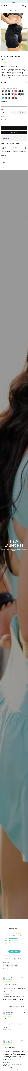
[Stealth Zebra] (12, 94)
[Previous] (2, 1)
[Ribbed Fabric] (2, 97)
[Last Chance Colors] (19, 94)
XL (18, 112)
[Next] (25, 1)
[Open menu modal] (22, 5)
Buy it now (14, 132)
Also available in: (10, 88)
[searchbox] (8, 959)
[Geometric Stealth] (9, 94)
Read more (10, 1059)
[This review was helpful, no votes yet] (21, 1007)
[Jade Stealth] (6, 94)
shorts (16, 965)
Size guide (5, 116)
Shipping (3, 143)
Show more (5, 969)
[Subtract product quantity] (2, 122)
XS (3, 112)
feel (12, 965)
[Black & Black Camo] (2, 91)
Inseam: (4, 101)
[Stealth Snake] (2, 94)
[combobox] (19, 972)
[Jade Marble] (22, 91)
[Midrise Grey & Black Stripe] (12, 91)
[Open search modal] (19, 5)
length (7, 965)
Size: (3, 109)
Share (4, 156)
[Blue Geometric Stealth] (22, 94)
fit (3, 965)
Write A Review (14, 951)
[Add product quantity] (7, 122)
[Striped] (6, 91)
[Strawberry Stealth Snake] (16, 94)
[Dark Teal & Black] (9, 91)
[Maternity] (9, 97)
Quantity (3, 120)
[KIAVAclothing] (4, 5)
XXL (23, 112)
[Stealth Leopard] (19, 91)
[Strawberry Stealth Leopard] (16, 91)
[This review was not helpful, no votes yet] (23, 1007)
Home (4, 11)
